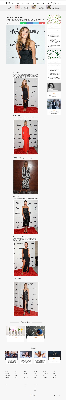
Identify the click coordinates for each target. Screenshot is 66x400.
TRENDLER (7, 379)
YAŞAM (23, 3)
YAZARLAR (38, 3)
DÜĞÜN (6, 384)
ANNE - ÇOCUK (26, 379)
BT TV (54, 371)
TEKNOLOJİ (26, 382)
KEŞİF (25, 386)
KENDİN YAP (7, 382)
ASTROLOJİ (35, 379)
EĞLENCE (33, 3)
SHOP (35, 386)
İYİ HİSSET (28, 3)
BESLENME (35, 375)
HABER (25, 384)
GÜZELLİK (17, 3)
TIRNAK (16, 375)
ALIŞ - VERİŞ (7, 373)
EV (24, 375)
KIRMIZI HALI (45, 379)
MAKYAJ (16, 377)
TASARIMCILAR (7, 377)
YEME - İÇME (26, 377)
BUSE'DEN (35, 384)
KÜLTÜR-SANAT (55, 381)
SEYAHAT (25, 373)
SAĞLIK (35, 373)
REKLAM (35, 390)
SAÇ (15, 373)
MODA (13, 3)
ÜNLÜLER (6, 381)
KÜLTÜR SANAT (45, 373)
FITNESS (35, 377)
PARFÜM (16, 381)
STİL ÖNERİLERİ (7, 375)
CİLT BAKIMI (17, 379)
